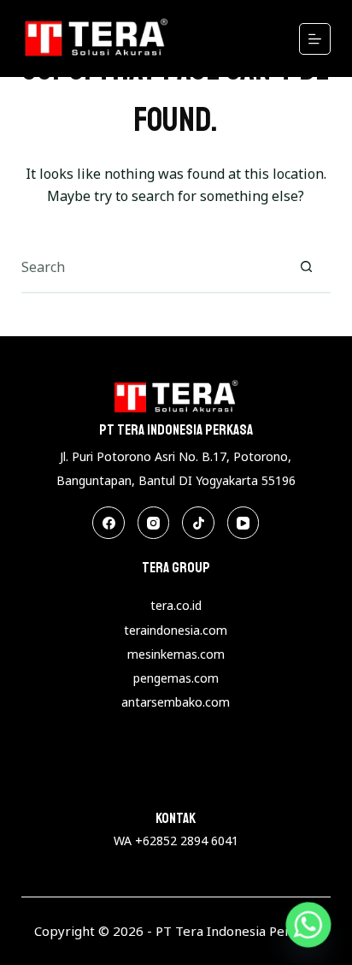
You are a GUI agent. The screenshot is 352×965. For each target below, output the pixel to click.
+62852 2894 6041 (186, 840)
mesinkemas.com (176, 654)
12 (200, 780)
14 (229, 780)
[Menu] (315, 39)
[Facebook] (108, 522)
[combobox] (151, 267)
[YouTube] (243, 522)
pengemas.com (176, 678)
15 (243, 780)
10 (171, 780)
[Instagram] (154, 522)
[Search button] (306, 267)
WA (124, 840)
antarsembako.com (175, 702)
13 (214, 780)
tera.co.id (176, 605)
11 (185, 780)
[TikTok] (198, 522)
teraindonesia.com (175, 630)
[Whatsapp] (308, 925)
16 (258, 780)
